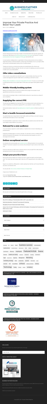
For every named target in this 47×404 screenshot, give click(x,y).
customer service (23, 143)
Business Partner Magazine (23, 8)
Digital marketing (35, 248)
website (24, 267)
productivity (21, 260)
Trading (15, 267)
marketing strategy (8, 260)
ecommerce (5, 251)
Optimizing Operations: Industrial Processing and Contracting (16, 202)
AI (8, 245)
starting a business (30, 263)
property (27, 260)
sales (30, 176)
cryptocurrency (6, 248)
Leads (23, 176)
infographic (21, 254)
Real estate (33, 260)
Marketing (26, 176)
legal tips (15, 257)
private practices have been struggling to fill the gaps (14, 56)
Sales (15, 175)
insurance (27, 254)
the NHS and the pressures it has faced (23, 55)
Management (21, 257)
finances (5, 254)
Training (19, 267)
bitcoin (12, 245)
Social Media (15, 263)
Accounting (5, 245)
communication (37, 245)
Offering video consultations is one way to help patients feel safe (17, 80)
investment (37, 254)
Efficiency (12, 251)
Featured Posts (10, 175)
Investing (32, 254)
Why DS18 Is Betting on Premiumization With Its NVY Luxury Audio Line (18, 199)
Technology (7, 267)
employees (19, 251)
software (22, 263)
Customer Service (14, 248)
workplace (30, 267)
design (30, 248)
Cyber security (21, 248)
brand (16, 245)
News (16, 260)
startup (37, 263)
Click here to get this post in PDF (10, 30)
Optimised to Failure (7, 211)
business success (11, 176)
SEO (10, 263)
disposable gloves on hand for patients (25, 108)
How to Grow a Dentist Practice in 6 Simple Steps (21, 168)
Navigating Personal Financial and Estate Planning (13, 204)
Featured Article (18, 176)
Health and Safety (13, 254)
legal (4, 257)
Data (26, 248)
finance (40, 251)
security (5, 263)
